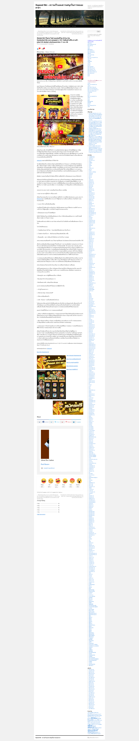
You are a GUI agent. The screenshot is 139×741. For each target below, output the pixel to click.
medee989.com (91, 343)
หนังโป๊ (90, 642)
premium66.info (91, 413)
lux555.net (90, 332)
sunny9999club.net (92, 501)
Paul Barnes (51, 43)
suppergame (91, 503)
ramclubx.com (91, 431)
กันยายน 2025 (91, 683)
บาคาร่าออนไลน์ (92, 596)
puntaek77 (90, 424)
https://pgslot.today (91, 54)
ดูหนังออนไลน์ (90, 101)
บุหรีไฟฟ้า (91, 597)
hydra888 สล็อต (91, 289)
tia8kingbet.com (91, 520)
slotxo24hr (89, 58)
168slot (90, 161)
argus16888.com (91, 194)
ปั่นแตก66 (90, 598)
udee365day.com (91, 534)
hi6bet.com (91, 285)
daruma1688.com (92, 234)
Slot (89, 472)
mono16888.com (92, 354)
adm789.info (91, 185)
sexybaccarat (90, 92)
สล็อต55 (90, 618)
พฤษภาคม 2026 (92, 673)
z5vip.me (90, 575)
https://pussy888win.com (92, 91)
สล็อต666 (90, 621)
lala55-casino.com (92, 310)
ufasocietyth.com (92, 548)
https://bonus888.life (91, 52)
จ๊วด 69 (90, 585)
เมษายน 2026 (91, 674)
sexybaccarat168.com (92, 463)
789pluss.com (91, 168)
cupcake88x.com (91, 232)
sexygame (90, 464)
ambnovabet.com (92, 192)
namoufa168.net (91, 363)
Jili (89, 292)
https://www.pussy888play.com (93, 89)
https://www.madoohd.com (92, 84)
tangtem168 (91, 507)
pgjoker (90, 391)
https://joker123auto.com (92, 87)
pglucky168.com (91, 393)
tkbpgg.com (91, 524)
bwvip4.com (91, 224)
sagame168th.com (92, 454)
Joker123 (90, 297)
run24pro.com (91, 448)
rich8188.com (91, 438)
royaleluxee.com (91, 447)
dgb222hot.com (91, 238)
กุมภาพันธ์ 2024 (92, 708)
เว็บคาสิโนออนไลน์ (92, 652)
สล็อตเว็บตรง (90, 49)
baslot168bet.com (92, 205)
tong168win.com (92, 527)
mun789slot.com (91, 357)
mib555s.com (91, 352)
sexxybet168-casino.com (93, 459)
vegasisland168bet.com (93, 553)
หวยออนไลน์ (91, 643)
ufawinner (90, 549)
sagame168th (91, 452)
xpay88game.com (92, 571)
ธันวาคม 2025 (91, 679)
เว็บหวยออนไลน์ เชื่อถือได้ (93, 659)
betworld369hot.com (92, 212)
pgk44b (90, 392)
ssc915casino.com (92, 491)
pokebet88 (90, 408)
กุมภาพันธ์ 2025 (92, 692)
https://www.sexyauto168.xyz (93, 57)
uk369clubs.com (91, 550)
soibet (90, 481)
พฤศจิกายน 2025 (92, 681)
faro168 (89, 104)
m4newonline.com (92, 333)
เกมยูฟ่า (90, 648)
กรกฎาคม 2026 (91, 670)
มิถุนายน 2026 (91, 672)
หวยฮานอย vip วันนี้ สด (93, 644)
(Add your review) (41, 514)
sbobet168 (39, 160)
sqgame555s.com (92, 486)
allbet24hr (90, 187)
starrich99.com (91, 495)
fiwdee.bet (90, 258)
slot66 (89, 48)
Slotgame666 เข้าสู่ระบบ (93, 477)
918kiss (89, 83)
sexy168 (90, 460)
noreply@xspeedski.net (49, 468)
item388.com (91, 290)
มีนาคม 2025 (91, 691)
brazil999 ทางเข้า (92, 221)
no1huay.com (91, 371)
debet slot (90, 235)
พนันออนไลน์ (91, 601)
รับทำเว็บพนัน (91, 609)
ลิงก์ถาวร (60, 492)
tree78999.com (91, 532)
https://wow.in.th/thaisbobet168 (74, 359)
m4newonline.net (92, 335)
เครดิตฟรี (90, 649)
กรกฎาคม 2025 (91, 686)
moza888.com (91, 356)
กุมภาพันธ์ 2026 (92, 677)
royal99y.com (91, 446)
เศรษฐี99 (90, 661)
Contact (47, 26)
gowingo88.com (91, 280)
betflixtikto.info (91, 211)
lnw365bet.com (91, 320)
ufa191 (90, 537)
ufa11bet (90, 536)
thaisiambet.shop (91, 511)
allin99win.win (91, 188)
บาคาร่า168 (91, 595)
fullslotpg (90, 266)
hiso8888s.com (91, 286)
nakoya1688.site (91, 362)
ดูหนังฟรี (89, 102)
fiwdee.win (91, 260)
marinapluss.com (92, 339)
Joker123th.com (91, 301)
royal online (91, 444)
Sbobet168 (39, 198)
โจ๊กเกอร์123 (90, 43)
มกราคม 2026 (91, 678)
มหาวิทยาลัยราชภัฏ (92, 605)
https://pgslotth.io (91, 66)
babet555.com (91, 200)
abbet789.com (91, 181)
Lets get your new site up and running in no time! (60, 26)
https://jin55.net (90, 45)
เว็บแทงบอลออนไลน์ (92, 660)
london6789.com (92, 324)
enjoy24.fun (91, 245)
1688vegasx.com (92, 160)
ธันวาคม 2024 (91, 695)
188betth (90, 165)
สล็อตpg (90, 630)
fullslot (89, 97)
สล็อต (90, 615)
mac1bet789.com (92, 336)
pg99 (89, 388)
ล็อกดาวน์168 (91, 610)
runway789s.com (92, 450)
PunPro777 (91, 420)
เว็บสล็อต (90, 656)
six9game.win (91, 468)
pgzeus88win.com (92, 404)
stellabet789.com (91, 498)
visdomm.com (91, 561)
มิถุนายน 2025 (91, 687)
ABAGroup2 (91, 179)
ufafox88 (90, 544)
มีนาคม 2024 (91, 707)
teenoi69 (90, 508)
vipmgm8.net (91, 559)
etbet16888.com (91, 249)
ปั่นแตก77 (90, 600)
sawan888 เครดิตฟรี (92, 455)
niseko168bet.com (92, 367)
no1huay (90, 370)
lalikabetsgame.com (92, 311)
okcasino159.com (92, 373)
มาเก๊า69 (90, 608)
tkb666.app (91, 523)
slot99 (89, 47)
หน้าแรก (39, 26)
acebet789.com (91, 182)
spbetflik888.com (92, 482)
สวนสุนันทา (91, 638)
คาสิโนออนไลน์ (91, 584)
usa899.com (91, 551)
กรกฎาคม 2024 (91, 702)
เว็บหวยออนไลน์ (92, 657)
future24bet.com (91, 271)
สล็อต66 (90, 619)
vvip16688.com (91, 562)
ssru (89, 494)
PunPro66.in (91, 418)
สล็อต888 (89, 53)
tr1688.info (91, 529)
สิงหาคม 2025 (91, 685)
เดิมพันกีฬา (91, 651)
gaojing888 (91, 275)
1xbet (90, 166)
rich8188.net (91, 439)
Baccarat (90, 202)
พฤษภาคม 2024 (92, 704)
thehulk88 (90, 516)
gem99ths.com (91, 276)
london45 (90, 323)
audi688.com (91, 199)
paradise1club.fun (92, 380)
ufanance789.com (92, 546)
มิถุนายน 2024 (91, 703)
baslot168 (90, 204)
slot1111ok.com (91, 474)
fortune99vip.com (92, 263)
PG (89, 383)
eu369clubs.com (91, 250)
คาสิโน (90, 583)
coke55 (90, 230)
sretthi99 (90, 487)
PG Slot (90, 384)
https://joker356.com (91, 67)
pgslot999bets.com (92, 400)
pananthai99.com (92, 378)
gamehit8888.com (92, 272)
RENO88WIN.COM (92, 437)
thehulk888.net (91, 518)
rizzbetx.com (91, 440)
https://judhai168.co (91, 50)
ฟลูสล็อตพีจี (91, 604)
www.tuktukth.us (92, 570)
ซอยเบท (90, 587)
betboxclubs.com (92, 208)
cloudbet (90, 229)
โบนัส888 (98, 733)
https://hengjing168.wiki (92, 44)
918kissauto (91, 173)
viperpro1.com (91, 557)
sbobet (44, 492)
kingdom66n (91, 305)
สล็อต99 (90, 629)
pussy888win (91, 429)
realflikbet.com (91, 435)
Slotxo (90, 478)
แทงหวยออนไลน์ (92, 664)
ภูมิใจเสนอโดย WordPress (94, 737)
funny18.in (91, 269)
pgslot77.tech (91, 397)
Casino (90, 226)
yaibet (90, 572)
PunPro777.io (91, 421)
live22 (89, 98)
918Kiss (90, 170)
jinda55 (90, 294)
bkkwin (90, 216)
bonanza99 (90, 217)
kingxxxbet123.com (92, 306)
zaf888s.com (91, 578)
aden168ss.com (91, 183)
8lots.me (90, 169)
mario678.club (91, 340)
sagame (89, 85)
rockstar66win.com (92, 443)
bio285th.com (91, 215)
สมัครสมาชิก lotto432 (93, 613)
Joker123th (91, 299)
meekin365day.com (92, 344)
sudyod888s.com (92, 499)
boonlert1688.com (92, 220)
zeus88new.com (91, 581)
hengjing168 (91, 284)
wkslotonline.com (92, 567)
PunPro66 (90, 417)
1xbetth (89, 62)
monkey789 (91, 353)
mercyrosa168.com (92, 346)
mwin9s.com (91, 358)
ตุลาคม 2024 (91, 698)
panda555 (90, 379)
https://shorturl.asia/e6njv (72, 366)
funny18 (89, 63)
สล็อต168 (90, 617)
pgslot (89, 74)
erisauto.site (91, 246)
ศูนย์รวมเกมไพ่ (91, 612)
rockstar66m (91, 442)
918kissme (90, 174)
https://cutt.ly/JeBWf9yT (72, 369)
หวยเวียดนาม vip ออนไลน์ (94, 645)
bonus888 (90, 219)
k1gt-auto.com (91, 302)
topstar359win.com (92, 528)
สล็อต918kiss (91, 627)
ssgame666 (91, 493)
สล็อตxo (90, 631)
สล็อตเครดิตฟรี (91, 635)
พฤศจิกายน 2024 (92, 696)
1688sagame (91, 158)
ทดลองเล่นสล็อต (92, 591)
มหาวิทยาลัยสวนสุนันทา (93, 606)
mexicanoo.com (91, 349)
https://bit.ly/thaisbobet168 (43, 352)
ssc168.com (91, 490)
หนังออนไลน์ (91, 640)
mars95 (90, 341)
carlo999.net (91, 225)
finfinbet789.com (92, 255)
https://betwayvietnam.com (92, 71)
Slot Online (91, 473)
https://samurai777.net (91, 69)
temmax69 (90, 510)
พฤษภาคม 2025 (92, 689)
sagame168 (91, 451)
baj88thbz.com (91, 203)
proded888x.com (92, 414)
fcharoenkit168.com (92, 254)
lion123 (90, 314)
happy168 (90, 281)
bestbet (90, 207)
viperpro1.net (91, 558)
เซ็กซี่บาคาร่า (98, 732)
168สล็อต (90, 162)
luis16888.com (91, 328)
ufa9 (89, 540)
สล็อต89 (90, 626)
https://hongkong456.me (92, 105)
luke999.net (91, 329)
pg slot (89, 93)
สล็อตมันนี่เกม (91, 632)
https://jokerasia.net (91, 73)
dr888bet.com (91, 239)
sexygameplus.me (92, 465)
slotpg (89, 60)
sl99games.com (91, 471)
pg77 (89, 387)
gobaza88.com (91, 277)
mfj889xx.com (91, 350)
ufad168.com (91, 542)
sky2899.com (91, 469)
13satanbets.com (91, 156)
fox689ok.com (91, 264)
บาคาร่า (90, 593)
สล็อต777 (90, 622)
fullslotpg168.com (92, 267)
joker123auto (91, 298)
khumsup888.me (91, 303)
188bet (90, 164)
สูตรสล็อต (90, 639)
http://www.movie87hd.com (92, 88)
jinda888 (90, 296)
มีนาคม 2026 (91, 676)
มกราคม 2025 (91, 694)
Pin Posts (74, 26)
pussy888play (91, 427)
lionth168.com (91, 315)
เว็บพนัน (90, 653)
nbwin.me (90, 366)
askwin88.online (91, 196)
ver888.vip (90, 555)
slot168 (90, 476)
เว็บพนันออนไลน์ (92, 655)
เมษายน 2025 (91, 690)
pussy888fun (91, 426)
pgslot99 (99, 718)
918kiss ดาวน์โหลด (92, 172)
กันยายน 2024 (91, 699)
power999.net (91, 412)
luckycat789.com (92, 327)
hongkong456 (91, 288)
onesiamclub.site (91, 375)
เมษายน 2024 (91, 706)
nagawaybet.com (91, 360)
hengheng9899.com (92, 282)
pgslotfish (90, 403)
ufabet (90, 541)
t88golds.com (91, 504)
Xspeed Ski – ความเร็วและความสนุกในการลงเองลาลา (59, 6)
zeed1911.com (91, 579)
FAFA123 (90, 251)
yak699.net (91, 574)
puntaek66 (90, 422)
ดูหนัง (89, 100)
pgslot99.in (91, 399)
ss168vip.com (91, 489)
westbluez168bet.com (92, 566)
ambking (90, 191)
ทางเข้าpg (91, 592)
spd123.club (91, 484)
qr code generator (92, 430)
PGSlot (90, 396)
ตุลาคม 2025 (91, 682)
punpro (90, 416)
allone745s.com (91, 190)
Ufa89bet (90, 538)
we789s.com (91, 565)
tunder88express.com (92, 533)
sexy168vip (91, 461)
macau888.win (91, 337)
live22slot (90, 319)
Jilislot (90, 293)
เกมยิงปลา (91, 647)
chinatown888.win (92, 228)
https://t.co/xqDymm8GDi (73, 362)
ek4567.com (91, 243)
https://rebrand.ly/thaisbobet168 (74, 355)
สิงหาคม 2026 (91, 669)
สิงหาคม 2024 (91, 700)
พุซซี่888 (90, 602)
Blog (43, 26)
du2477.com (91, 242)
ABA (90, 178)
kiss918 (89, 65)
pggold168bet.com (92, 390)
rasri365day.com (91, 434)
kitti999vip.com (91, 309)
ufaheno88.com (91, 545)
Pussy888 (90, 425)
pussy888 (89, 56)
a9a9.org (90, 175)
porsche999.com (91, 409)
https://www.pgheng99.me (92, 96)
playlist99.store (91, 405)
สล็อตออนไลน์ (91, 634)
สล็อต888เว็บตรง (92, 625)
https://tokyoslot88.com (92, 70)
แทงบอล (90, 662)
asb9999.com (91, 195)
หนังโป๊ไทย (90, 61)
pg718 (90, 386)
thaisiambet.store (91, 514)
